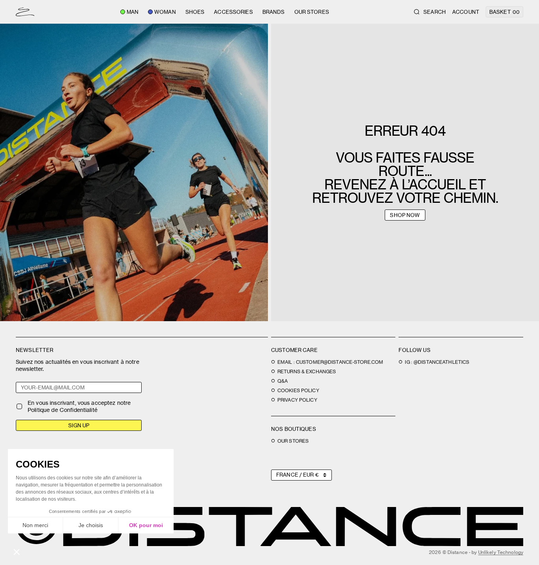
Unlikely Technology (500, 552)
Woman (165, 12)
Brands (273, 12)
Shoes (195, 12)
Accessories (233, 12)
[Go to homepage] (25, 11)
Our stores (311, 12)
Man (132, 12)
